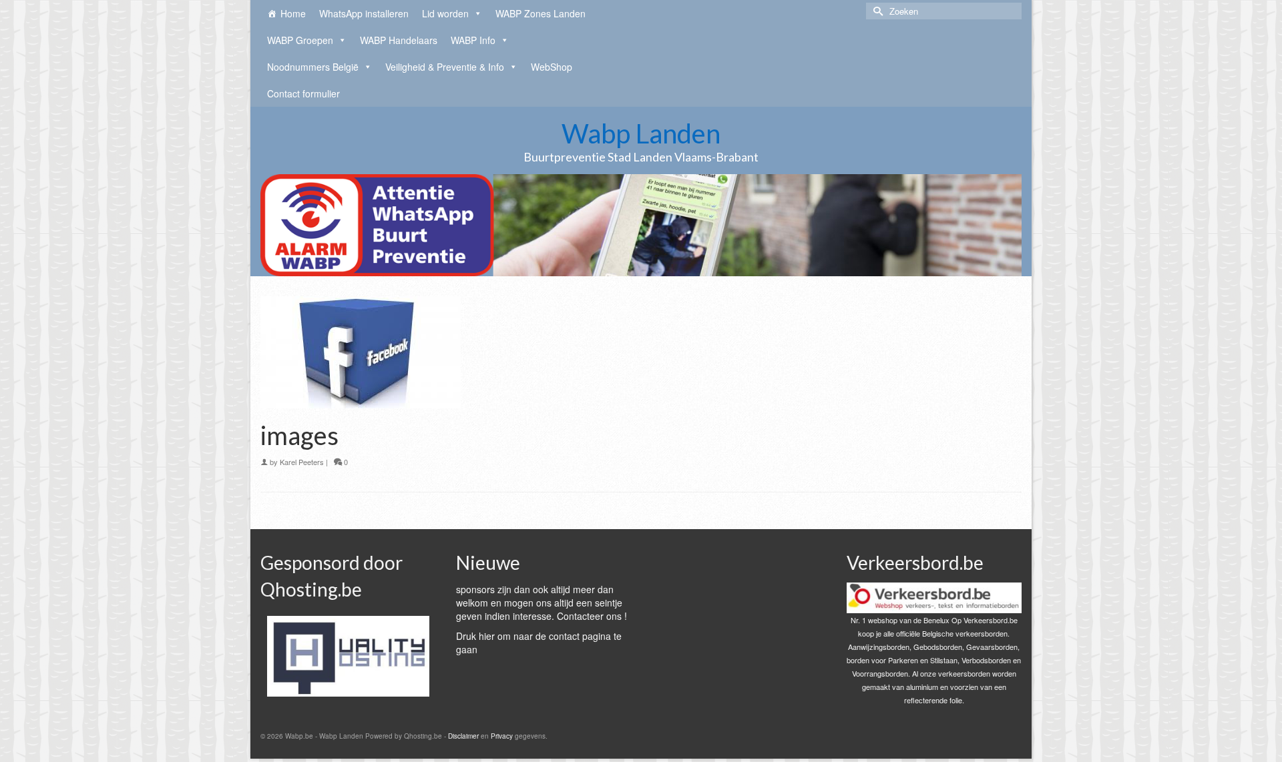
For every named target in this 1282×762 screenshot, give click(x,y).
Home (293, 13)
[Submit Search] (876, 11)
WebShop (551, 66)
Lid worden (445, 13)
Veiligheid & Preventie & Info (444, 66)
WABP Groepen (300, 40)
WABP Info (473, 40)
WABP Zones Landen (540, 13)
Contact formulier (303, 93)
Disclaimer (463, 736)
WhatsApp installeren (364, 13)
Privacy (502, 736)
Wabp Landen (641, 133)
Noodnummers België (313, 66)
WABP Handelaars (398, 40)
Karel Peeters (302, 461)
